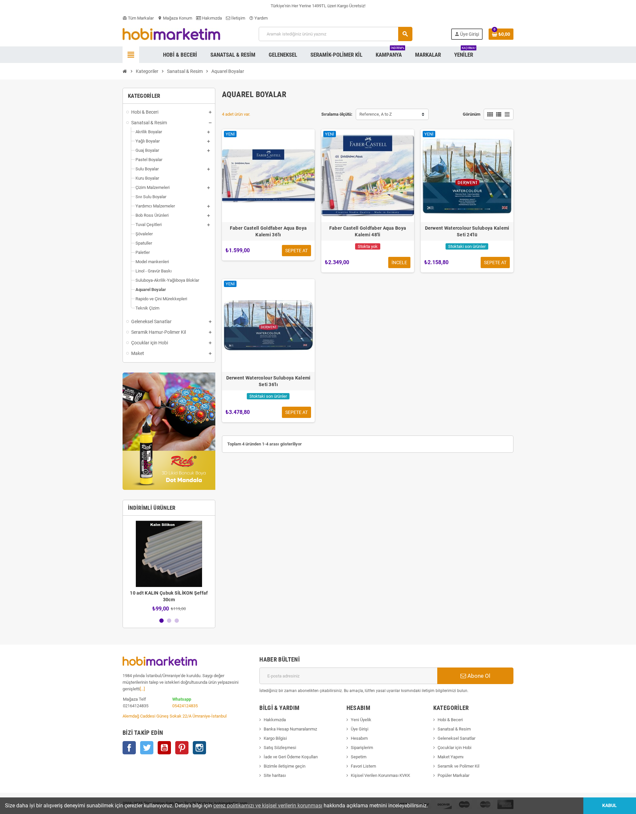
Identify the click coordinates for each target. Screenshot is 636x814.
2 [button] (169, 620)
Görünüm (471, 114)
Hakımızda (211, 18)
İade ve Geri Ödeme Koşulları (291, 756)
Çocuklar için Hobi (454, 747)
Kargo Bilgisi (275, 738)
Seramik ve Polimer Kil (458, 766)
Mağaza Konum (175, 18)
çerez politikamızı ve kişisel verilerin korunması (267, 805)
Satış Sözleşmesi (280, 747)
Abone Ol (478, 675)
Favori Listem (363, 766)
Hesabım (359, 738)
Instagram (199, 747)
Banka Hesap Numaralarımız (290, 729)
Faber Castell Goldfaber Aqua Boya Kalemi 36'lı (268, 231)
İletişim (237, 18)
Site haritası (275, 775)
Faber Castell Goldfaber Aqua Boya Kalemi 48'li (367, 231)
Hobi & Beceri (450, 719)
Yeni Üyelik (361, 719)
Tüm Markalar (138, 18)
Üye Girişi (359, 729)
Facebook (129, 747)
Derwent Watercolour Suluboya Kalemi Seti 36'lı (268, 381)
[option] (169, 566)
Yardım (258, 18)
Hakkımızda (275, 719)
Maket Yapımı (450, 756)
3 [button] (177, 620)
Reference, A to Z (375, 114)
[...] (142, 688)
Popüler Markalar (453, 775)
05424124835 (185, 705)
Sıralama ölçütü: (336, 114)
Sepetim (358, 756)
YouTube (164, 747)
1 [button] (161, 620)
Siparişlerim (362, 747)
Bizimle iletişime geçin (284, 766)
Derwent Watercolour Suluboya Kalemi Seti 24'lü (467, 231)
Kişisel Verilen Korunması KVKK (380, 775)
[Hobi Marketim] (171, 33)
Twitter (146, 747)
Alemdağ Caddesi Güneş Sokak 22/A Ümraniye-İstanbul (175, 716)
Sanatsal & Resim (454, 729)
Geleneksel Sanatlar (456, 738)
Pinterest (181, 747)
